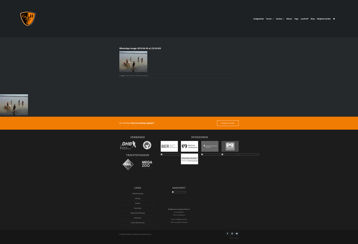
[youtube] (237, 233)
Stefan (123, 75)
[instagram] (232, 233)
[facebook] (227, 233)
